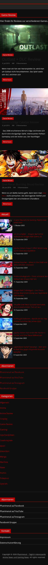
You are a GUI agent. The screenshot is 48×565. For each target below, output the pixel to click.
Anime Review (6, 413)
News (2, 467)
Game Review (7, 55)
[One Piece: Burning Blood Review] (24, 151)
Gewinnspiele (6, 440)
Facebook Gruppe (8, 388)
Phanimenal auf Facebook (12, 372)
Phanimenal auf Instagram (12, 383)
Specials (4, 483)
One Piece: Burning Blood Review (23, 184)
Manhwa (4, 462)
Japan (2, 445)
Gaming (3, 429)
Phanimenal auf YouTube (11, 377)
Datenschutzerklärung (10, 542)
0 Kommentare (21, 63)
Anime (3, 408)
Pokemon (4, 478)
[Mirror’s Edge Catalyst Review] (24, 89)
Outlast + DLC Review (21, 59)
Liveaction (4, 451)
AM (13, 63)
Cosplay (3, 418)
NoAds (3, 472)
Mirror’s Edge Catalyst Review (20, 122)
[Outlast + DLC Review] (24, 26)
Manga (3, 456)
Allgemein (4, 402)
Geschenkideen (7, 435)
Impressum (5, 537)
